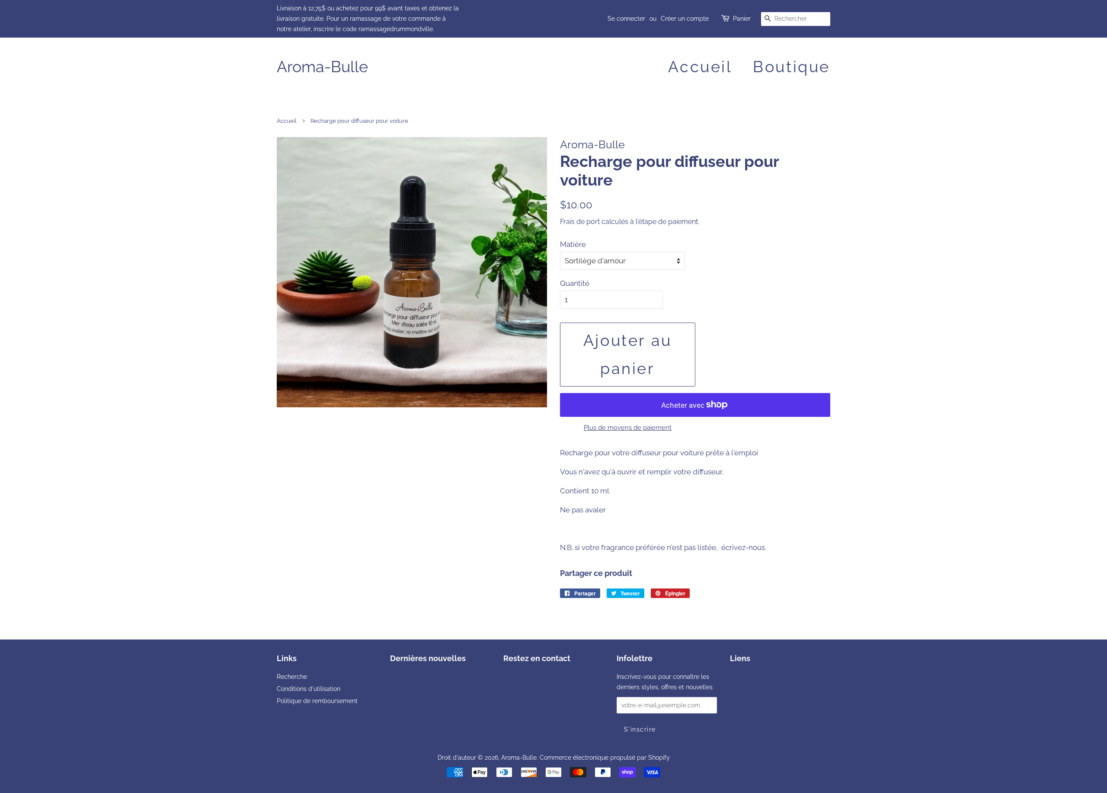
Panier (742, 18)
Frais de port (580, 221)
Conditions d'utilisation (308, 688)
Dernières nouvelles (428, 658)
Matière (573, 244)
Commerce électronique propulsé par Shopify (605, 757)
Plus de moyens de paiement (628, 428)
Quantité (574, 283)
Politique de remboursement (317, 700)
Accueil (700, 67)
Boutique (791, 67)
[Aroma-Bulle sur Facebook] (508, 678)
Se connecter (626, 18)
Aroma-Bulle (322, 67)
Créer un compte (685, 18)
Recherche (292, 676)
